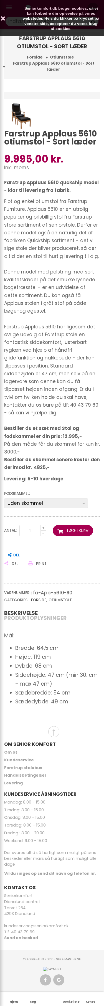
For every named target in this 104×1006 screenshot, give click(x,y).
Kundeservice (19, 760)
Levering (13, 783)
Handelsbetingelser (25, 775)
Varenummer (16, 593)
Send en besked (21, 938)
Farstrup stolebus (23, 768)
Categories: (16, 600)
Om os (10, 752)
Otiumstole (60, 600)
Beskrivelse (21, 613)
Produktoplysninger (35, 618)
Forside (38, 600)
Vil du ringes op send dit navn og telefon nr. (50, 873)
